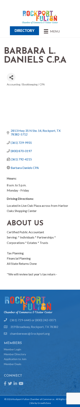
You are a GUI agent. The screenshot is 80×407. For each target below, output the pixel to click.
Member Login (12, 349)
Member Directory (15, 354)
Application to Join (15, 359)
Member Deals (12, 364)
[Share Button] (11, 77)
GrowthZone (44, 403)
